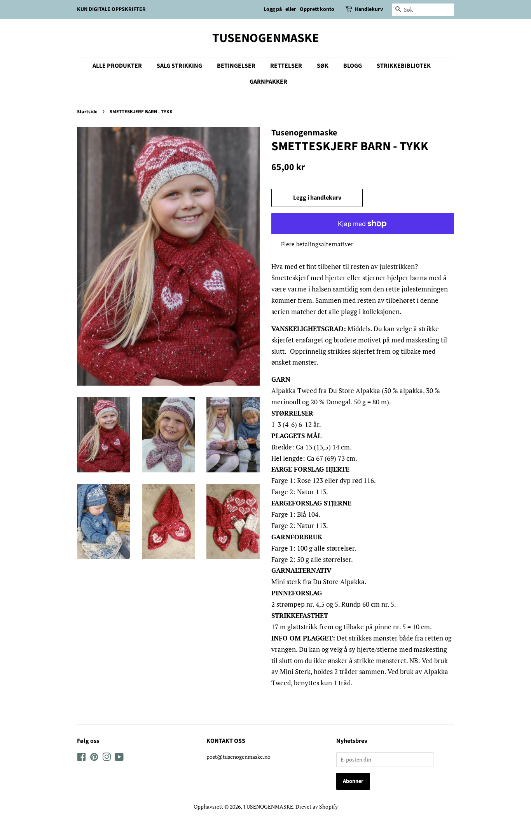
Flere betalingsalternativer (317, 244)
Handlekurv (369, 9)
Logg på (273, 9)
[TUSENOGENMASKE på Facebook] (81, 758)
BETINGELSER (236, 65)
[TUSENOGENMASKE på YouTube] (119, 758)
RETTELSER (286, 65)
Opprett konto (317, 9)
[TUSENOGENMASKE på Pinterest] (94, 758)
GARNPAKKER (268, 81)
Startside (87, 111)
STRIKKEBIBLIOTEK (404, 65)
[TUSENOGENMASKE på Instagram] (106, 758)
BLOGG (352, 65)
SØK (322, 65)
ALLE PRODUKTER (117, 65)
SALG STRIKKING (179, 65)
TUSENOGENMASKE (265, 38)
